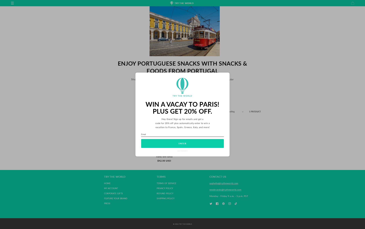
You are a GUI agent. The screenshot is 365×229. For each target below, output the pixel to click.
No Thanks (182, 151)
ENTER (182, 143)
